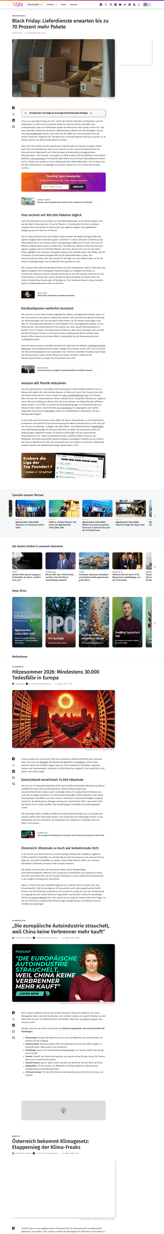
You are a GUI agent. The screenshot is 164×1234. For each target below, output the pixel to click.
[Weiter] (154, 516)
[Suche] (139, 5)
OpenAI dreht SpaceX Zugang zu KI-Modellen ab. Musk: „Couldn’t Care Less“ (26, 577)
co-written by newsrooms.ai (40, 684)
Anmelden (78, 187)
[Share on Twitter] (13, 114)
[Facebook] (101, 5)
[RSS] (134, 5)
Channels (50, 4)
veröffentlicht (36, 133)
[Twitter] (106, 5)
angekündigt (97, 426)
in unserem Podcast (38, 897)
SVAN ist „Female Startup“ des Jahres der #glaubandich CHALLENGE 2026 (62, 525)
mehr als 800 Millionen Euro (75, 395)
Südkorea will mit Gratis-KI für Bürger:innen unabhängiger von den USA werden (126, 577)
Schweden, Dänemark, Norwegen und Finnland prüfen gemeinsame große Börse (94, 577)
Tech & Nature (33, 4)
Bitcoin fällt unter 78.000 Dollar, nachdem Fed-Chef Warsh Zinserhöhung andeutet (60, 577)
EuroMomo (80, 762)
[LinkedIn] (115, 5)
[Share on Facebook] (13, 108)
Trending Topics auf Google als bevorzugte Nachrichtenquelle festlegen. (58, 113)
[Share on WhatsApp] (13, 126)
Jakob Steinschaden (23, 938)
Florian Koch (17, 33)
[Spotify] (129, 5)
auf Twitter (50, 411)
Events (63, 4)
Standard (44, 762)
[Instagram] (111, 5)
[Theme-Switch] (147, 4)
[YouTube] (120, 5)
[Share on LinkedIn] (13, 120)
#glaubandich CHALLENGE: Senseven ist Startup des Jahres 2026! (30, 525)
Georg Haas (20, 684)
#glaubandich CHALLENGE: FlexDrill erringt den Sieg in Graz (130, 523)
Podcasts (73, 4)
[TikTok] (125, 5)
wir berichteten (38, 158)
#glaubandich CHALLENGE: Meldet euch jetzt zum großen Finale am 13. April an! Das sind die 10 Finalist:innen (96, 526)
